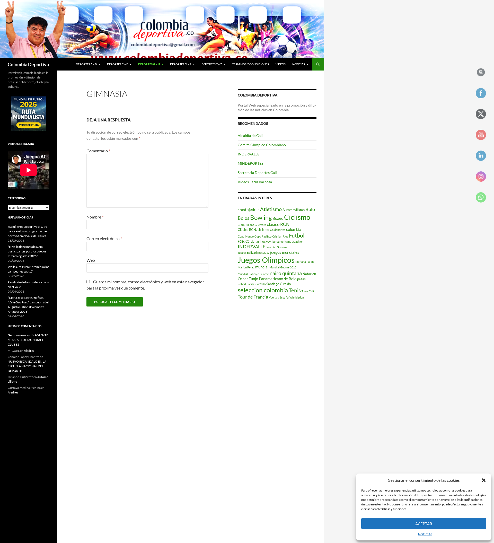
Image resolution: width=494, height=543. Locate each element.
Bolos (243, 218)
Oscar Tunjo (248, 278)
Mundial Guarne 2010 (282, 267)
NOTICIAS (425, 534)
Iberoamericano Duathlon (287, 241)
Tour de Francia (253, 297)
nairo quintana (286, 273)
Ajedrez (29, 351)
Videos (281, 64)
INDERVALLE (248, 154)
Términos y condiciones (250, 64)
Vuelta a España (279, 297)
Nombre (94, 216)
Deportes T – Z (211, 64)
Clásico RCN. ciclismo (253, 229)
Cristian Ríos (280, 236)
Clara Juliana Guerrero (252, 224)
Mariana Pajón (304, 261)
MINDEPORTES (250, 163)
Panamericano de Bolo (277, 278)
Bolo (310, 209)
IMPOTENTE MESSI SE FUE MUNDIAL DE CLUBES (28, 339)
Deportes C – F (117, 64)
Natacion (309, 274)
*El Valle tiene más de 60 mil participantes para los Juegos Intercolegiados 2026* (27, 251)
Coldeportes (277, 229)
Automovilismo (294, 210)
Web (90, 260)
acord (242, 210)
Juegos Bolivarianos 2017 (253, 252)
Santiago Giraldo (278, 284)
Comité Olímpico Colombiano (262, 145)
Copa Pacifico (262, 236)
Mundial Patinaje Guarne (253, 274)
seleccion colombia (263, 290)
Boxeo (277, 218)
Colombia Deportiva (28, 64)
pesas (301, 279)
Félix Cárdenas (249, 241)
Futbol (296, 235)
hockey (265, 241)
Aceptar (423, 523)
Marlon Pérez (246, 267)
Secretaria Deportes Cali (257, 172)
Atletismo (271, 209)
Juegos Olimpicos (266, 259)
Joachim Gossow (276, 247)
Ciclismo (297, 217)
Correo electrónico (104, 238)
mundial (262, 267)
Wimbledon (296, 297)
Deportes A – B (86, 64)
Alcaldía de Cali (250, 135)
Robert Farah (246, 284)
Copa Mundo (246, 236)
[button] (483, 480)
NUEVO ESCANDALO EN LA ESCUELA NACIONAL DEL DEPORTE (27, 366)
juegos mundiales (284, 252)
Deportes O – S (180, 64)
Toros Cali (308, 291)
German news (17, 335)
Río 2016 (260, 284)
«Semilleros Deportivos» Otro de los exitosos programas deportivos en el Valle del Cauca (28, 231)
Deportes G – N (149, 64)
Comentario (98, 150)
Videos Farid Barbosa (255, 182)
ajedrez (253, 209)
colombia (293, 229)
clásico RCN (278, 224)
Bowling (261, 217)
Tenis (295, 290)
